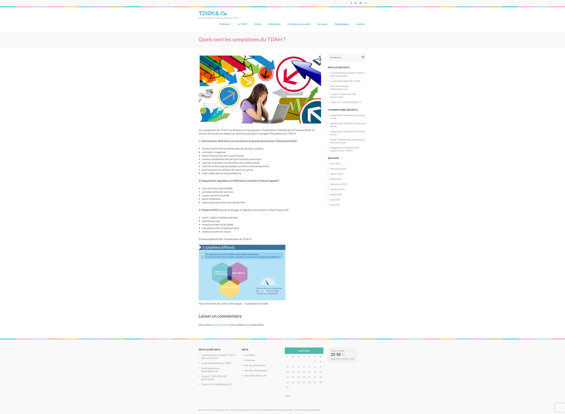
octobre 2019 (337, 189)
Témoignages (341, 24)
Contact (360, 24)
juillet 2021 (336, 178)
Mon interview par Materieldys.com (339, 87)
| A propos (315, 410)
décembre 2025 (338, 168)
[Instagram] (365, 3)
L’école (257, 24)
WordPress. (287, 410)
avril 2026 (335, 163)
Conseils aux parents (298, 24)
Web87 (267, 410)
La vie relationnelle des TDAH (345, 80)
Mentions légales (302, 410)
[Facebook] (351, 3)
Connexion (249, 360)
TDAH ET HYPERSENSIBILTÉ (345, 102)
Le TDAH (242, 24)
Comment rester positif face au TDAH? (345, 149)
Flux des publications (254, 365)
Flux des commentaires (255, 370)
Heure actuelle (337, 351)
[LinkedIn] (356, 3)
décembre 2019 (338, 184)
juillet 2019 (336, 194)
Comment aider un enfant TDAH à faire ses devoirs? (347, 74)
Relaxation (274, 24)
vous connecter (221, 324)
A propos (322, 24)
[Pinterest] (360, 3)
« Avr (287, 395)
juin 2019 (335, 199)
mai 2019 (335, 204)
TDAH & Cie (213, 13)
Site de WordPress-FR (255, 375)
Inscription (249, 355)
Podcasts (225, 24)
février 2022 (336, 173)
